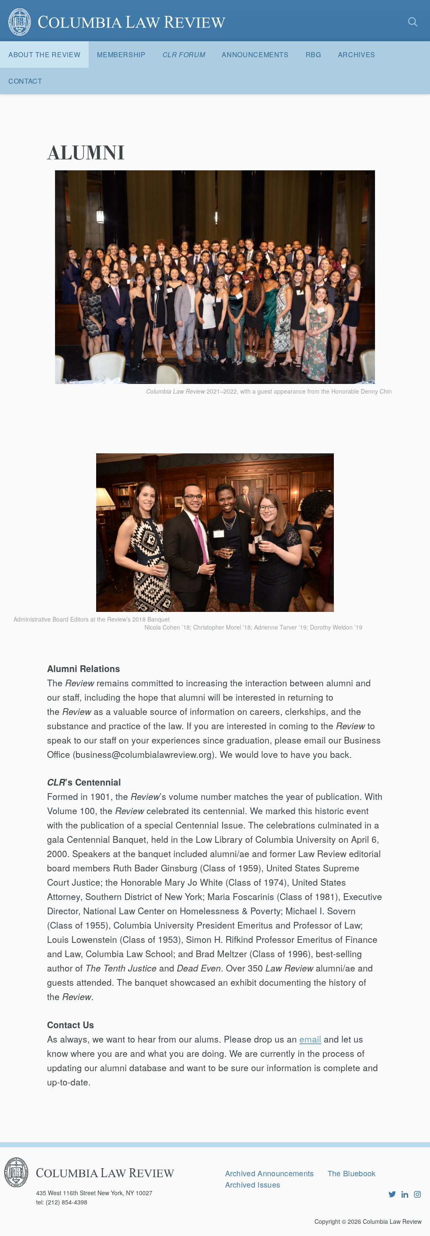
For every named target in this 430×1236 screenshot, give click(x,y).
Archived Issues (253, 1184)
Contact (25, 81)
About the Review (44, 54)
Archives (356, 54)
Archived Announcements (269, 1172)
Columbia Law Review (392, 1221)
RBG (313, 54)
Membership (121, 54)
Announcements (255, 54)
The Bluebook (352, 1172)
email (310, 1038)
